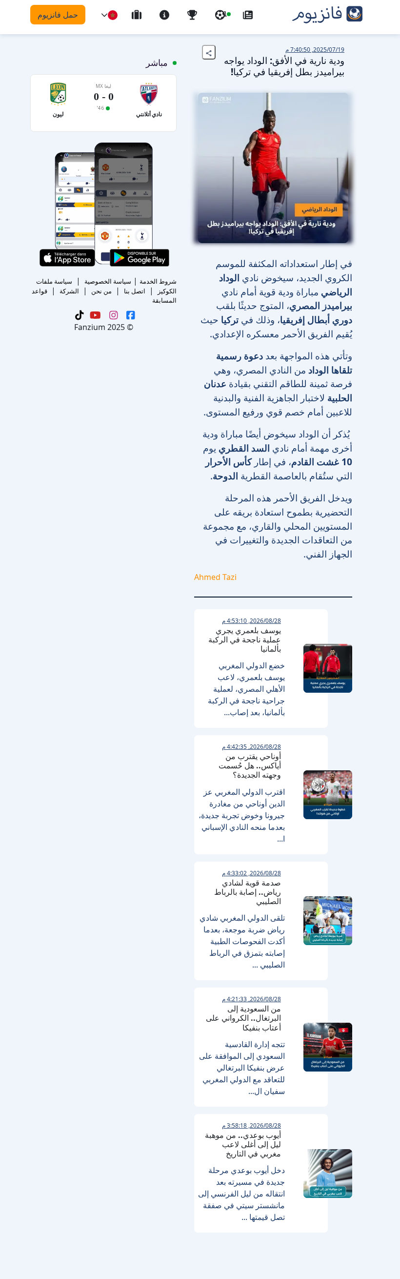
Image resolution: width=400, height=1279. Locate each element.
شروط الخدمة (158, 281)
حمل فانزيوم (58, 14)
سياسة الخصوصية (107, 281)
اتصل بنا (134, 291)
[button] (104, 15)
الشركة (69, 291)
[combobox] (113, 15)
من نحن (101, 291)
